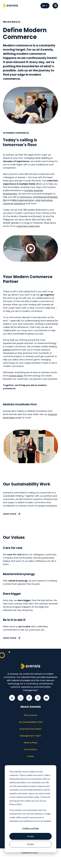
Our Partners (30, 749)
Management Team (30, 735)
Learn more (10, 513)
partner (7, 349)
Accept (30, 836)
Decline (30, 844)
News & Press (30, 742)
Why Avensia (30, 715)
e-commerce (24, 197)
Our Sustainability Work (30, 722)
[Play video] (30, 248)
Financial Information (30, 728)
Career (30, 756)
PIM (4, 200)
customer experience (14, 203)
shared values (16, 375)
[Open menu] (55, 5)
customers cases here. (28, 226)
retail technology (44, 200)
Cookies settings (30, 828)
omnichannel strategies (45, 197)
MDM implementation (23, 200)
